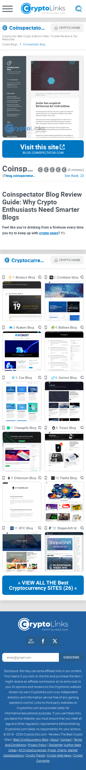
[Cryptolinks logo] (43, 9)
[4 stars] (59, 169)
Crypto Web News (59, 755)
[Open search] (78, 9)
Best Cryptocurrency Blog (30, 739)
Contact (66, 739)
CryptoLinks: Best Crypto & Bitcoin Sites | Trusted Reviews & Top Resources (39, 37)
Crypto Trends (35, 755)
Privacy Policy (37, 745)
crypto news (48, 233)
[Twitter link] (55, 641)
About (54, 739)
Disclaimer (56, 745)
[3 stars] (53, 169)
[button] (7, 9)
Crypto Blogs (9, 44)
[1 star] (41, 169)
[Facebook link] (43, 641)
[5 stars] (64, 169)
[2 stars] (47, 169)
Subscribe (71, 657)
